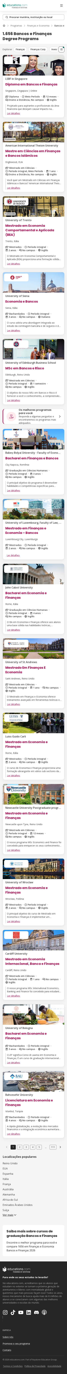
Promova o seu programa (16, 1343)
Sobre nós (8, 1337)
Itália (6, 1179)
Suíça (6, 1210)
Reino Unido (10, 1163)
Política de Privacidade (35, 1366)
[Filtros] (61, 49)
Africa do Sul (10, 1199)
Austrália (8, 1189)
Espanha (8, 1174)
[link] (60, 1147)
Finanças (20, 49)
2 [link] (19, 1147)
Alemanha (9, 1194)
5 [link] (39, 1147)
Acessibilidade (54, 1366)
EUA (5, 1168)
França (7, 1184)
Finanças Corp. (38, 49)
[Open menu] (61, 5)
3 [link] (26, 1147)
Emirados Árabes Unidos (18, 1205)
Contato (7, 1350)
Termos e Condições (13, 1366)
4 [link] (32, 1147)
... (46, 1147)
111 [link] (53, 1147)
